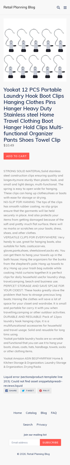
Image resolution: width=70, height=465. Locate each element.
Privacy (42, 424)
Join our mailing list (35, 434)
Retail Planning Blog (38, 454)
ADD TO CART (16, 156)
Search (28, 424)
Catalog (31, 413)
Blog (44, 413)
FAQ (54, 413)
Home (18, 413)
